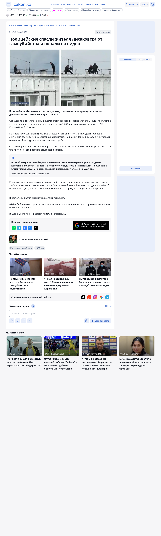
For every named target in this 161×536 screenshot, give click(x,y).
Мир (63, 4)
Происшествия (91, 4)
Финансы (71, 4)
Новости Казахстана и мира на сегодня (26, 25)
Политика (55, 4)
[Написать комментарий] (60, 313)
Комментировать (100, 320)
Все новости (51, 25)
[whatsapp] (13, 228)
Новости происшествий (69, 25)
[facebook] (24, 228)
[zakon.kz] (22, 4)
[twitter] (35, 228)
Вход (109, 306)
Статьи (80, 4)
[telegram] (19, 228)
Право (102, 4)
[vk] (30, 228)
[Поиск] (152, 4)
